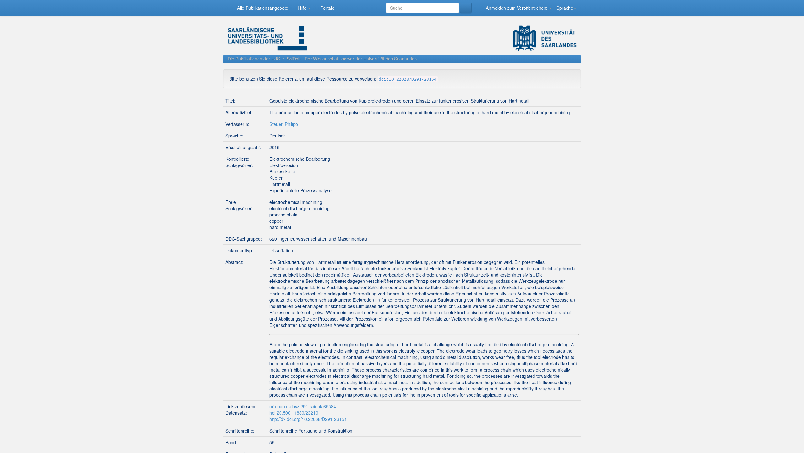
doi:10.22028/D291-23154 (408, 79)
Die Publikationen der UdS (254, 58)
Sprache (565, 8)
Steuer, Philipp (283, 173)
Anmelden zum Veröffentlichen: (517, 8)
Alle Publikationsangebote (263, 8)
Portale (328, 8)
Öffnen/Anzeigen (607, 128)
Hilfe (304, 8)
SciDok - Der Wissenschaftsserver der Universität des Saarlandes (352, 58)
